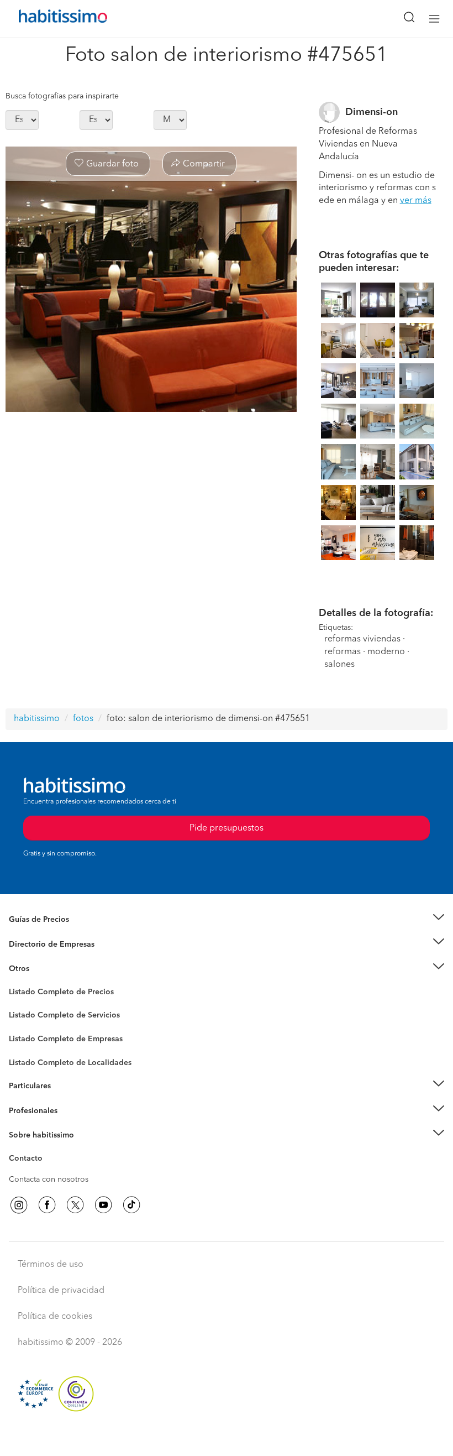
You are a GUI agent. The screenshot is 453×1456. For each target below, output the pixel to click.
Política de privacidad (61, 1290)
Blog (17, 983)
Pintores (23, 1024)
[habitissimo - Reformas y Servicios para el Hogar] (50, 19)
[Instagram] (19, 1205)
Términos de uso (50, 1264)
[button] (226, 920)
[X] (75, 1205)
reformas (342, 652)
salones (339, 664)
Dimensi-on (371, 112)
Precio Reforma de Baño (51, 933)
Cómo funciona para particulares (66, 1100)
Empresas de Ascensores (53, 958)
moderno (386, 652)
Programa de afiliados (47, 1171)
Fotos (18, 1005)
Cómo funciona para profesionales (70, 1124)
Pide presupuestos (226, 1437)
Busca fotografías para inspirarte (62, 96)
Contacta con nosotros (48, 1179)
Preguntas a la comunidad (54, 994)
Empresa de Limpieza (47, 969)
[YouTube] (103, 1205)
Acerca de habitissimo (48, 1149)
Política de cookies (55, 1316)
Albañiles (25, 1046)
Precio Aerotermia (41, 944)
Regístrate (26, 1111)
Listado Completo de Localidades (70, 1063)
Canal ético (29, 1160)
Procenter (26, 1016)
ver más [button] (415, 200)
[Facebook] (47, 1205)
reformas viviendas (362, 639)
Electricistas (29, 1035)
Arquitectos (29, 1057)
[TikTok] (131, 1205)
